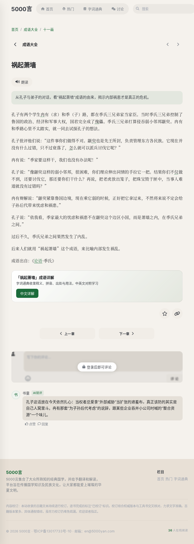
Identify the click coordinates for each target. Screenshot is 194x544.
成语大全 (31, 29)
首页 (49, 9)
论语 (38, 261)
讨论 (120, 9)
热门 (70, 9)
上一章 (69, 334)
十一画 (48, 29)
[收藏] (164, 313)
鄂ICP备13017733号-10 (52, 531)
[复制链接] (177, 313)
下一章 (124, 334)
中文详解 (27, 293)
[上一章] (168, 44)
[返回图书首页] (15, 44)
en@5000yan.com (99, 531)
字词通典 (95, 9)
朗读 (24, 82)
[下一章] (178, 44)
